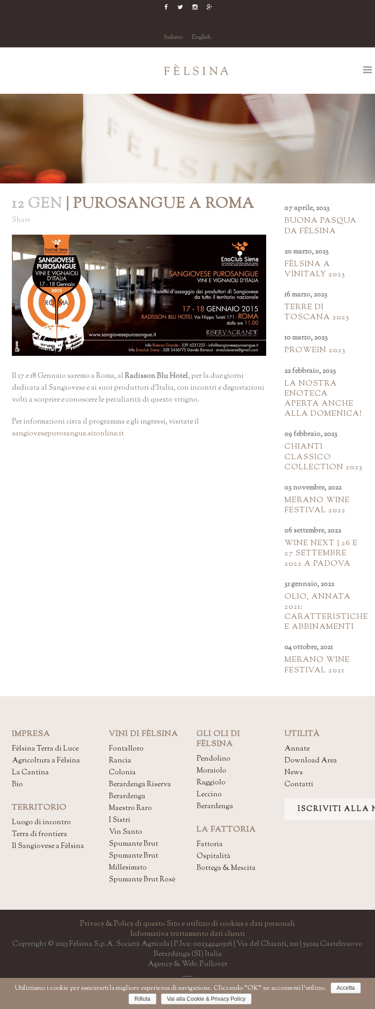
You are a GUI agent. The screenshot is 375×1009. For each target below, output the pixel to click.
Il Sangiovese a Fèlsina (48, 846)
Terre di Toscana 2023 (316, 312)
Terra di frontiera (39, 834)
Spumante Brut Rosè (142, 880)
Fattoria (210, 844)
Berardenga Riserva (140, 784)
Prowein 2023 (315, 350)
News (293, 772)
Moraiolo (211, 771)
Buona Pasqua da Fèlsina (320, 225)
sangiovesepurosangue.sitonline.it (68, 434)
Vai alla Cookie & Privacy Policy (206, 999)
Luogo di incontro (41, 822)
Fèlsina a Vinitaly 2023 (314, 269)
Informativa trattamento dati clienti (187, 934)
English (201, 37)
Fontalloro (126, 749)
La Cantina (30, 772)
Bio (17, 784)
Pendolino (213, 759)
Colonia (122, 772)
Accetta (346, 988)
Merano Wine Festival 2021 (317, 665)
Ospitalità (213, 856)
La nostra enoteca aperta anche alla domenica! (323, 399)
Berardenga (127, 796)
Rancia (120, 761)
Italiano (173, 37)
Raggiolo (211, 783)
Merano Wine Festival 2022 (317, 505)
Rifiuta (142, 999)
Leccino (209, 794)
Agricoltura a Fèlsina (46, 761)
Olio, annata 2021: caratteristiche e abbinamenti (326, 612)
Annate (297, 749)
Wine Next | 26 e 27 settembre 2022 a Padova (321, 553)
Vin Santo (125, 832)
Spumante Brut (133, 844)
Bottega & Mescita (226, 868)
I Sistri (119, 820)
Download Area (310, 761)
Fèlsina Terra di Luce (45, 749)
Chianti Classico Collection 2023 (323, 456)
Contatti (298, 784)
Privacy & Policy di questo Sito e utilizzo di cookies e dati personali (187, 924)
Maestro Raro (130, 808)
